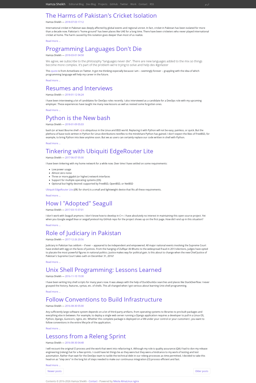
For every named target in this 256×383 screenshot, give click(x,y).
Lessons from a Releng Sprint (86, 336)
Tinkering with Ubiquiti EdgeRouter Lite (99, 151)
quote (54, 71)
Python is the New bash (78, 118)
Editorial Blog (76, 4)
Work (133, 4)
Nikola (116, 381)
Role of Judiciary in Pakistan (83, 233)
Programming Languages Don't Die (94, 49)
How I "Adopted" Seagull (79, 203)
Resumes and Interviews (79, 88)
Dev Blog (91, 4)
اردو (207, 4)
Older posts (201, 371)
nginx (136, 381)
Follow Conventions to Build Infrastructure (104, 299)
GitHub (114, 4)
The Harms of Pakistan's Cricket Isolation (101, 15)
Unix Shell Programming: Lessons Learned (104, 270)
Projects (102, 4)
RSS (152, 4)
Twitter (124, 4)
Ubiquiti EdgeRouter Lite (59, 189)
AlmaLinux (126, 381)
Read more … (53, 41)
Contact (143, 4)
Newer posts (55, 371)
